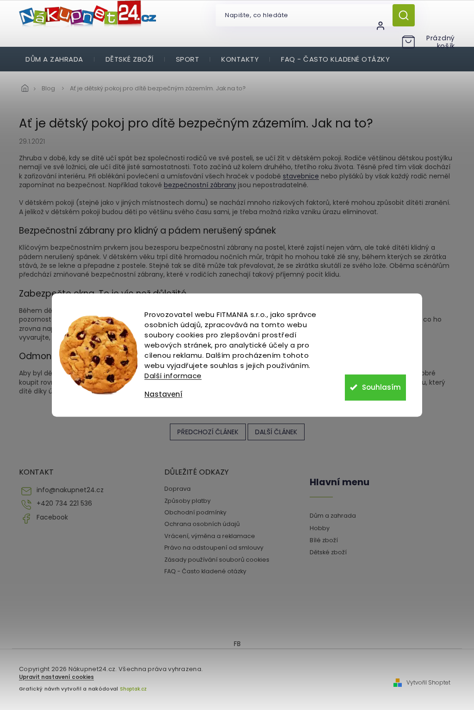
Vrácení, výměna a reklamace (209, 536)
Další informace (173, 375)
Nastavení (163, 394)
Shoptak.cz (133, 689)
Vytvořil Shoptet (428, 682)
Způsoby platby (187, 501)
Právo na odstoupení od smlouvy (213, 548)
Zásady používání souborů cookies (216, 560)
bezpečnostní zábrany (200, 185)
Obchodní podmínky (195, 512)
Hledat (407, 15)
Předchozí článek (207, 432)
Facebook (52, 517)
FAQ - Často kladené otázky (205, 571)
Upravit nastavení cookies (56, 677)
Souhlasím (381, 387)
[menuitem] (54, 59)
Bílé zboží (324, 540)
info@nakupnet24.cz (70, 490)
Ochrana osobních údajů (202, 524)
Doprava (177, 489)
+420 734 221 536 (64, 503)
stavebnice (301, 176)
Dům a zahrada (333, 516)
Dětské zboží (328, 552)
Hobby (320, 528)
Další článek (276, 432)
